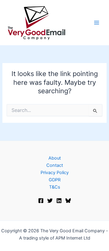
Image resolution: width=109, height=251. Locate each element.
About (54, 158)
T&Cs (54, 187)
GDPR (55, 180)
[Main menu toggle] (96, 22)
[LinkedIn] (59, 200)
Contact (54, 165)
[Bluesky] (68, 200)
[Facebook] (41, 200)
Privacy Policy (55, 172)
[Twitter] (50, 200)
